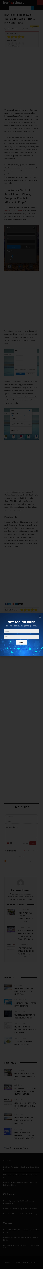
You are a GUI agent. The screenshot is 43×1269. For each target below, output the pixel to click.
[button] (40, 616)
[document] (21, 634)
